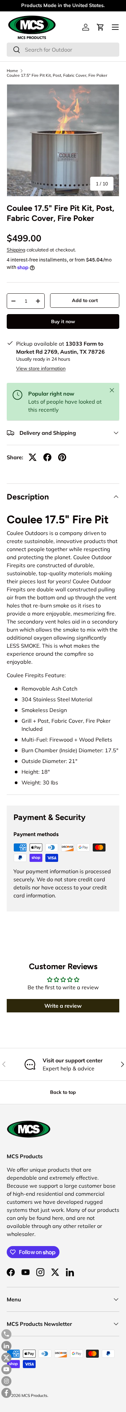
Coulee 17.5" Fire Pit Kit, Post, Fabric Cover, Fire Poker (57, 75)
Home (12, 71)
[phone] (6, 1334)
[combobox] (63, 50)
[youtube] (6, 1369)
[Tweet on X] (32, 457)
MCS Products (34, 1395)
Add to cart (85, 300)
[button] (100, 27)
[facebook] (6, 1393)
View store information (41, 368)
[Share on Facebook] (47, 457)
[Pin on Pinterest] (62, 457)
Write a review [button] (63, 1005)
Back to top (63, 1092)
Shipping (16, 250)
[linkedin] (6, 1346)
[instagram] (6, 1381)
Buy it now (63, 321)
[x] (6, 1358)
